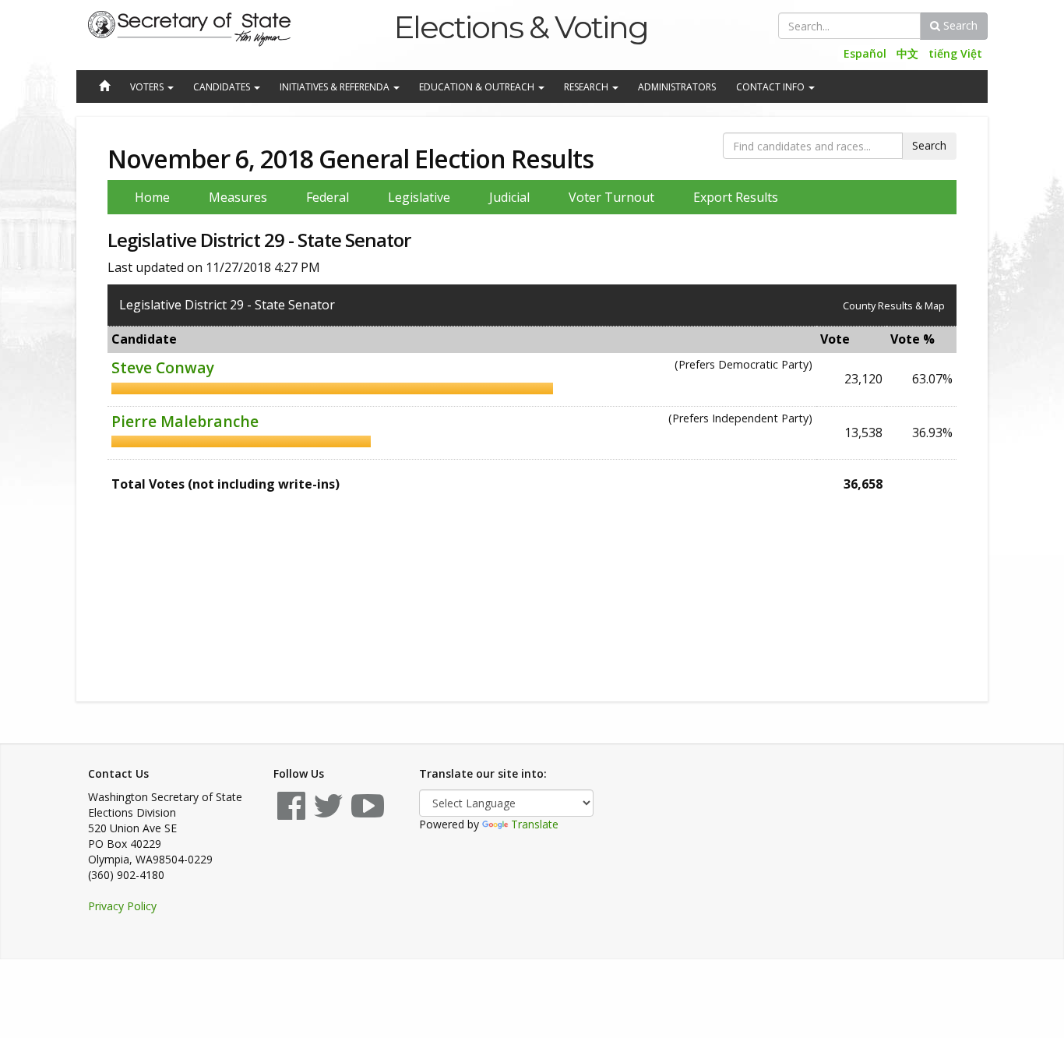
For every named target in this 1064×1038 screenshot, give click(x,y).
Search (959, 25)
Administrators (677, 87)
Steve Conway (162, 367)
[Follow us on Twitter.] (328, 813)
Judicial (509, 197)
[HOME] (103, 87)
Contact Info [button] (771, 87)
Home (152, 197)
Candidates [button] (222, 87)
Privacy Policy (122, 906)
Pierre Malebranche (185, 421)
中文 (907, 53)
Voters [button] (148, 87)
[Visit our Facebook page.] (291, 813)
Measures (238, 197)
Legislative (419, 197)
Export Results (735, 197)
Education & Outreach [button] (478, 87)
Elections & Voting (520, 27)
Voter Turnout (611, 197)
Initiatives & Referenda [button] (336, 87)
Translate (534, 824)
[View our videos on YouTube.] (367, 813)
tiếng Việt (955, 53)
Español (865, 53)
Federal (327, 197)
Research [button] (587, 87)
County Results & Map (894, 305)
